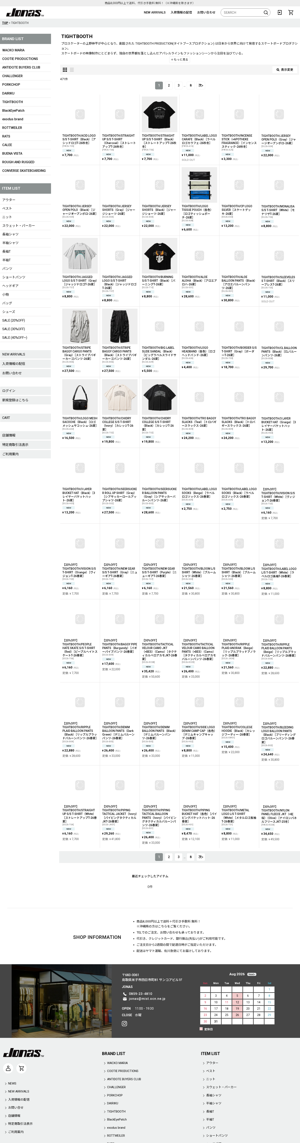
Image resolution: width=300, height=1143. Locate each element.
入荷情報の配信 (181, 12)
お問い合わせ (206, 12)
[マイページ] (8, 1068)
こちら (162, 926)
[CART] (291, 12)
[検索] (266, 12)
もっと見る (180, 59)
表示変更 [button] (287, 70)
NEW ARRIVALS (155, 12)
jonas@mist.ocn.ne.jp (147, 999)
